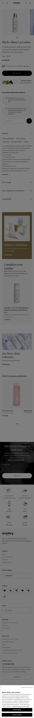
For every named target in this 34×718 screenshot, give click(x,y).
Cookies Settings (17, 709)
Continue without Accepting (27, 687)
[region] (17, 701)
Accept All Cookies (17, 714)
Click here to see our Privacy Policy (20, 706)
